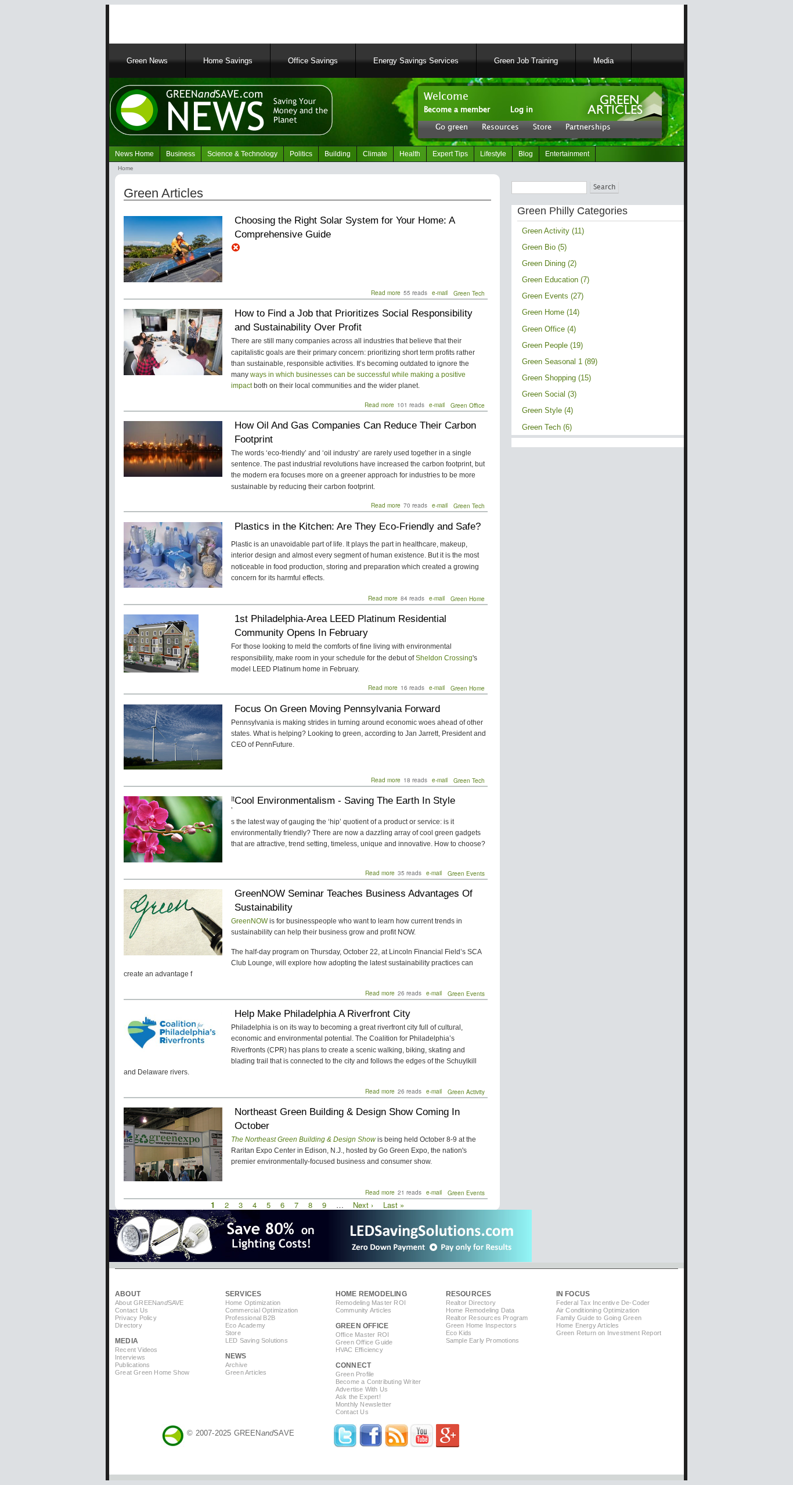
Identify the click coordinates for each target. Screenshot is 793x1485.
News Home (134, 154)
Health (409, 154)
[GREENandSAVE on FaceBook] (371, 1444)
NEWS (236, 1356)
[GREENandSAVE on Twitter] (345, 1444)
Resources (500, 126)
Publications (132, 1364)
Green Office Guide (364, 1342)
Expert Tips (450, 154)
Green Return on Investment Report (609, 1332)
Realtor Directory (471, 1302)
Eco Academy (245, 1325)
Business (180, 154)
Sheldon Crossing (444, 658)
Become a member (457, 109)
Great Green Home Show (152, 1372)
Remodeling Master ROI (371, 1302)
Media (603, 60)
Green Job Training (526, 60)
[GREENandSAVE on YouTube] (422, 1444)
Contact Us (131, 1310)
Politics (301, 154)
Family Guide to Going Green (598, 1317)
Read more (386, 293)
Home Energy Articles (587, 1325)
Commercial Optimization (261, 1310)
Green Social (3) (549, 394)
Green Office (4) (549, 329)
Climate (375, 154)
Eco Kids (459, 1332)
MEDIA (126, 1341)
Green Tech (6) (547, 427)
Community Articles (364, 1310)
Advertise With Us (362, 1389)
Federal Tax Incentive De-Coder (603, 1302)
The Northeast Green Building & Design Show (303, 1139)
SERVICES (243, 1294)
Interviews (130, 1357)
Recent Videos (136, 1349)
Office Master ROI (362, 1334)
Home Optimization (252, 1302)
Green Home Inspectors (481, 1325)
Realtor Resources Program (487, 1317)
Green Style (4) (547, 410)
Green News (147, 60)
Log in (521, 109)
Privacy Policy (136, 1317)
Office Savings (313, 60)
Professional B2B (250, 1317)
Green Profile (355, 1374)
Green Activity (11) (553, 230)
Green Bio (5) (544, 247)
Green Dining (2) (549, 263)
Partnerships (588, 126)
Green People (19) (552, 345)
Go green (451, 126)
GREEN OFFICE (362, 1326)
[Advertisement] (256, 22)
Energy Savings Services (416, 60)
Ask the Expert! (358, 1396)
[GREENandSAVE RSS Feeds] (396, 1444)
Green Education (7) (555, 279)
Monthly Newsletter (364, 1404)
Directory (128, 1325)
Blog (525, 154)
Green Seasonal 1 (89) (559, 361)
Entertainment (567, 154)
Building (338, 154)
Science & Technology (242, 154)
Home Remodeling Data (480, 1310)
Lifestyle (493, 154)
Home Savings (228, 60)
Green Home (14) (550, 312)
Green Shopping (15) (556, 377)
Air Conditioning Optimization (598, 1310)
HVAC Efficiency (359, 1349)
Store (542, 126)
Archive (236, 1364)
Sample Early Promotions (483, 1340)
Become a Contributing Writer (378, 1381)
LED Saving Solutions (256, 1340)
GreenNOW (249, 921)
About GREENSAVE (149, 1302)
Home (126, 168)
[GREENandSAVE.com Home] (173, 1433)
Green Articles (246, 1372)
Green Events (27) (552, 296)
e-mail (440, 293)
